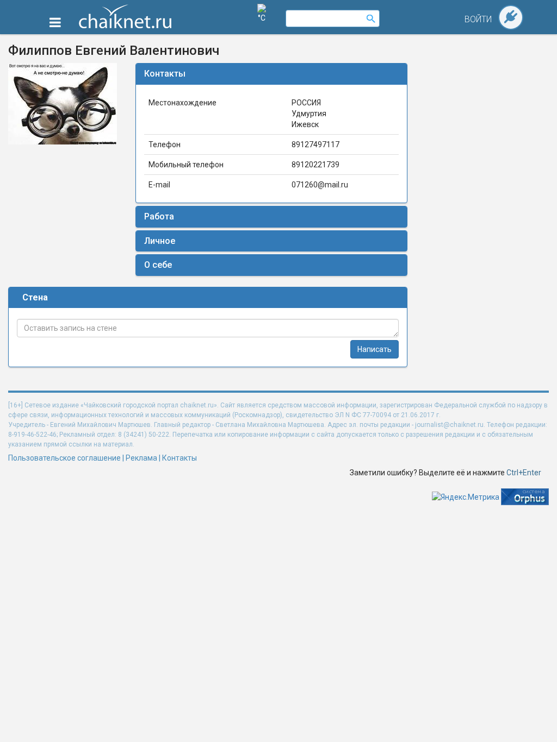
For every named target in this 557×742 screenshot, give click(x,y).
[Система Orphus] (525, 496)
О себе (158, 265)
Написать (374, 349)
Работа (159, 216)
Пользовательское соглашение (64, 458)
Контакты (164, 73)
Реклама (141, 458)
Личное (159, 241)
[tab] (271, 74)
